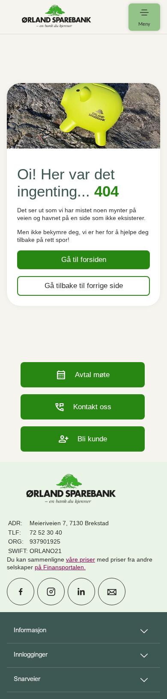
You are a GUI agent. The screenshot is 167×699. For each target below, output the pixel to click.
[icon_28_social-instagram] (51, 591)
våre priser (80, 559)
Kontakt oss (82, 406)
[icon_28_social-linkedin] (81, 591)
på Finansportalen (59, 567)
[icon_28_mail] (111, 591)
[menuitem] (56, 17)
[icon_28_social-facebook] (20, 591)
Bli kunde (82, 439)
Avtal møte (83, 374)
